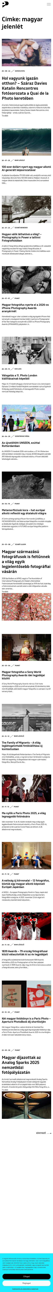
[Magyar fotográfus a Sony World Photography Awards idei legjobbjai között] (26, 647)
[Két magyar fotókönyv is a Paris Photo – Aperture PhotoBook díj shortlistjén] (26, 993)
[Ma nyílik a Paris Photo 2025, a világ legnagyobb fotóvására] (26, 788)
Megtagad (26, 1283)
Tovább (5, 116)
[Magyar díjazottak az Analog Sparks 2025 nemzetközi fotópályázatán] (26, 1105)
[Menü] (49, 4)
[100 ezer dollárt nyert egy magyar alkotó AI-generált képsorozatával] (26, 142)
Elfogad (26, 1276)
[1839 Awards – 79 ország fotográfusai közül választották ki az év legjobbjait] (26, 926)
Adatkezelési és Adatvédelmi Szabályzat (25, 1289)
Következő (41, 1133)
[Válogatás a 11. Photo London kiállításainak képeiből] (26, 350)
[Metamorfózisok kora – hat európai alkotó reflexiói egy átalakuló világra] (26, 485)
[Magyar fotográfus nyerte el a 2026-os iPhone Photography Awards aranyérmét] (26, 280)
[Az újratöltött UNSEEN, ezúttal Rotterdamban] (26, 418)
